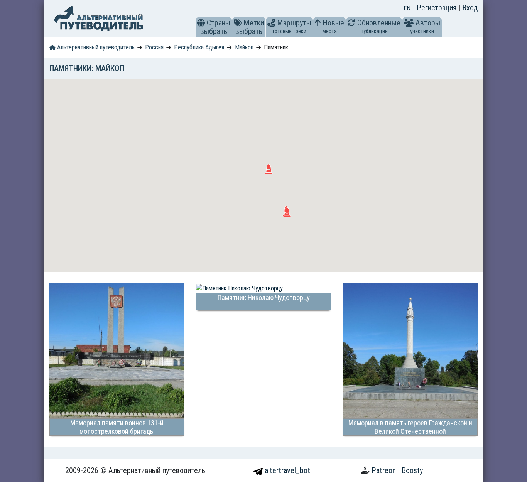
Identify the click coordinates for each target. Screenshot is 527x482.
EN (407, 8)
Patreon (385, 470)
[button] (201, 23)
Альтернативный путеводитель (95, 47)
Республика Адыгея (199, 47)
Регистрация (437, 7)
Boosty (412, 470)
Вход (470, 7)
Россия (154, 47)
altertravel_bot (286, 470)
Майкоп (244, 47)
